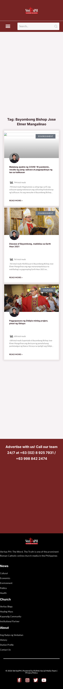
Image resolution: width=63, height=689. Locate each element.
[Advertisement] (31, 82)
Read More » (16, 200)
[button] (8, 26)
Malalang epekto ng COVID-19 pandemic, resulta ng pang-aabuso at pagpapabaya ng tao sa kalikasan (30, 169)
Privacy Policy (31, 672)
